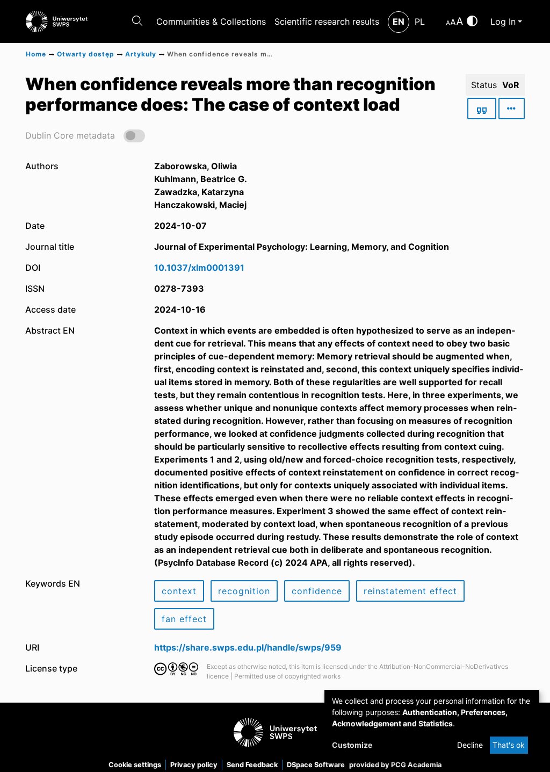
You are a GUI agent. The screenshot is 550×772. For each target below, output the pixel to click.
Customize (352, 744)
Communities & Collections (211, 21)
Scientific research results (326, 21)
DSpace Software (316, 765)
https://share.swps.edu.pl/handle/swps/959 (248, 647)
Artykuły (140, 54)
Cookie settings (134, 765)
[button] (85, 135)
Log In (503, 21)
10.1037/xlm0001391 (199, 267)
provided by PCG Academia (395, 765)
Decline (470, 744)
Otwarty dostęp (85, 54)
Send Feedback (252, 765)
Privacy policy (194, 765)
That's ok (509, 744)
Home (36, 54)
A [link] (448, 23)
